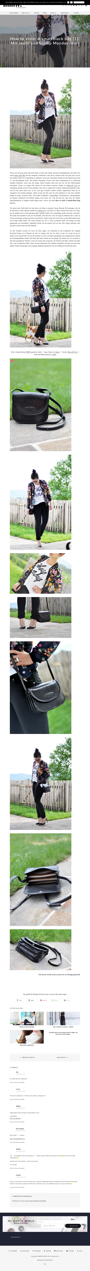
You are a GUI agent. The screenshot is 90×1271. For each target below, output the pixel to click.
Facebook (63, 5)
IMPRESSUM (40, 1260)
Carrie (18, 1089)
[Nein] (88, 2)
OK (68, 2)
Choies (53, 354)
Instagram (66, 5)
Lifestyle (53, 13)
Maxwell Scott (72, 185)
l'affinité (76, 13)
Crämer (57, 352)
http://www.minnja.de (15, 1118)
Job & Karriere (13, 13)
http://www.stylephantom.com (17, 1138)
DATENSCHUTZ (49, 1260)
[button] (21, 1000)
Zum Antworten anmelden (17, 1082)
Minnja (18, 1106)
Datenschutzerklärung (79, 2)
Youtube (76, 5)
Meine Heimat (64, 13)
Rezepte (36, 13)
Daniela (18, 1149)
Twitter (71, 5)
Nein (71, 2)
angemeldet (21, 1201)
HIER (28, 352)
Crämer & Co (41, 210)
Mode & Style (25, 13)
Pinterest (68, 5)
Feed (79, 5)
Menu (86, 5)
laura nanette (20, 1128)
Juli (17, 1072)
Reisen (45, 13)
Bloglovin (73, 5)
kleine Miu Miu (19, 175)
